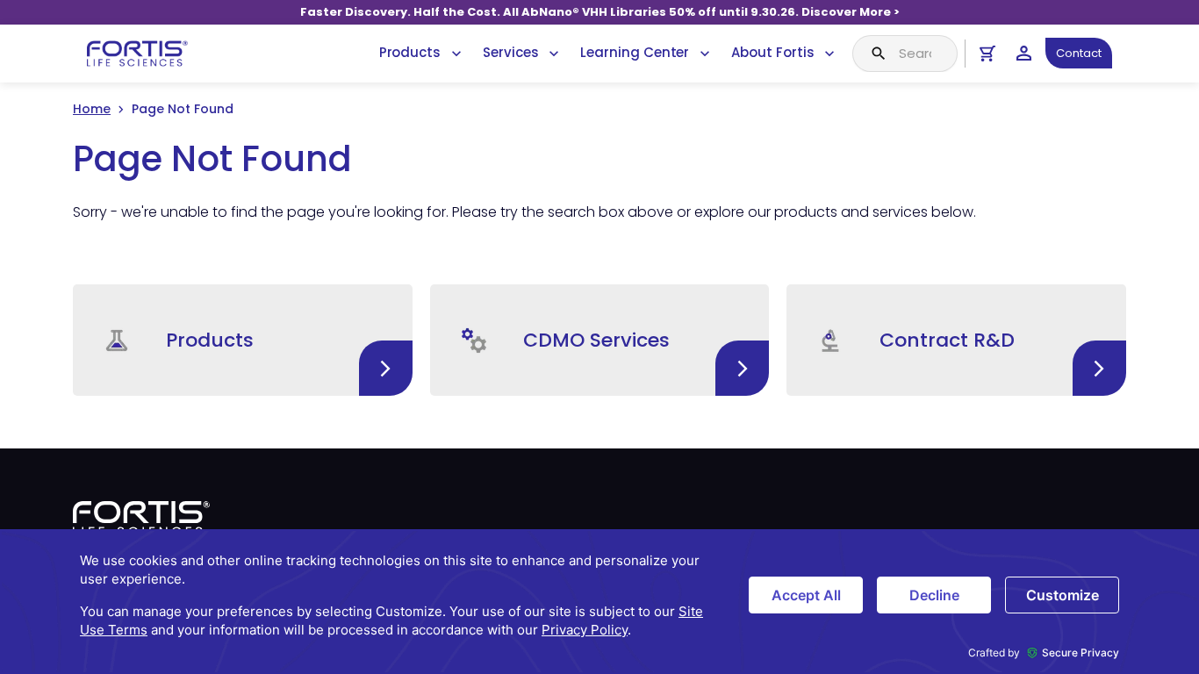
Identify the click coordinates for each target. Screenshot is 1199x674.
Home (92, 109)
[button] (243, 340)
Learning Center (634, 52)
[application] (599, 601)
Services (510, 52)
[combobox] (905, 53)
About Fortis (772, 52)
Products (410, 52)
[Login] (1023, 53)
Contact (1079, 53)
